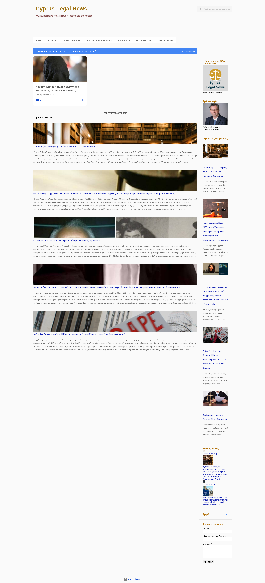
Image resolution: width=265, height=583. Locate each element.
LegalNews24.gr (210, 453)
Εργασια (52, 40)
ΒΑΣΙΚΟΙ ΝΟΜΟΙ (166, 40)
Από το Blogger (134, 579)
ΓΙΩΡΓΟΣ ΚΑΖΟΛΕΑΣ (71, 40)
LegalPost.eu (209, 484)
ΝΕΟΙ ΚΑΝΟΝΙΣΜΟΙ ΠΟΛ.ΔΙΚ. (99, 40)
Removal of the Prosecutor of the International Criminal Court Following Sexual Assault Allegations (215, 501)
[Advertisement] (83, 30)
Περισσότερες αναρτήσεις (115, 113)
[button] (82, 100)
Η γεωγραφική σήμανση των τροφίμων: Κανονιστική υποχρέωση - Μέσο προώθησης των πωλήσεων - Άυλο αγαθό (215, 295)
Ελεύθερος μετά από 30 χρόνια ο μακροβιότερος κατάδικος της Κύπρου (66, 240)
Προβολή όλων (188, 51)
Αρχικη (39, 40)
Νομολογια (124, 40)
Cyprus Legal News (61, 9)
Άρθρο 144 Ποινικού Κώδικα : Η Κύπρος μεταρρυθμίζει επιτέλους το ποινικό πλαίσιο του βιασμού (79, 334)
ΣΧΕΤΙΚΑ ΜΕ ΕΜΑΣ (144, 40)
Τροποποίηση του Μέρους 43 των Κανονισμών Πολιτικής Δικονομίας (65, 146)
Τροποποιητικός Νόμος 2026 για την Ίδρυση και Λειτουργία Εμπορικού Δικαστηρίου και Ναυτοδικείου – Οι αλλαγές (215, 231)
